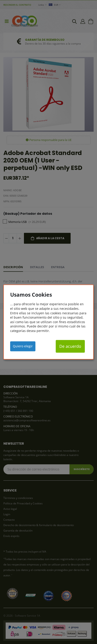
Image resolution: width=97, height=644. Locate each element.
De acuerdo (70, 346)
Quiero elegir (23, 346)
